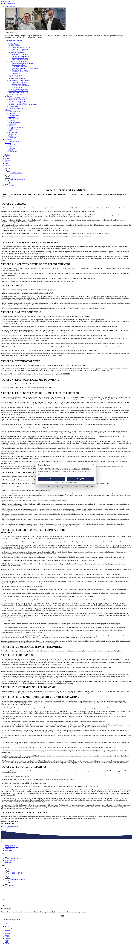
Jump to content (5, 1)
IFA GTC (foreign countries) (9, 826)
